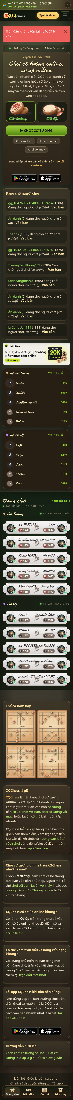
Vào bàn (57, 207)
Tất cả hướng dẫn (49, 1058)
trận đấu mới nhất (32, 975)
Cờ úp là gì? (14, 933)
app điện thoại (38, 848)
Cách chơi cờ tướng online (25, 1053)
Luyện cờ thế (48, 141)
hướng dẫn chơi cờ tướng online (29, 890)
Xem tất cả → (57, 372)
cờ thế (35, 816)
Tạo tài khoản (48, 15)
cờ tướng (54, 807)
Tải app (57, 1083)
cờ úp (17, 811)
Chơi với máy (36, 149)
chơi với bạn (31, 811)
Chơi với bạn (24, 141)
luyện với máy (41, 885)
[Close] (65, 31)
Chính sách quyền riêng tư (30, 1083)
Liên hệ (19, 1078)
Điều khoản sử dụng (42, 1078)
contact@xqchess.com (22, 6)
